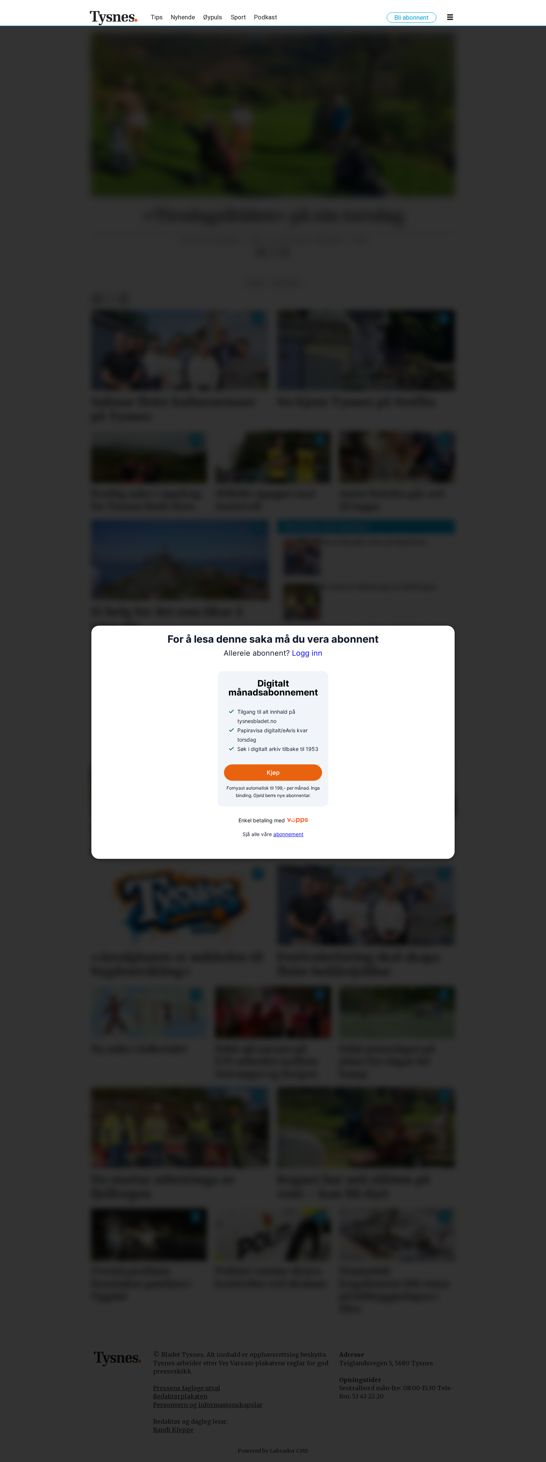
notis (255, 283)
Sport (238, 17)
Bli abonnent (411, 17)
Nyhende (183, 17)
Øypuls (212, 17)
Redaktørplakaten (180, 1396)
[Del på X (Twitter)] (272, 252)
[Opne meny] (450, 18)
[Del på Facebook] (260, 252)
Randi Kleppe (173, 1429)
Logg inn (273, 653)
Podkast (265, 17)
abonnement (288, 834)
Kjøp (273, 772)
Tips (157, 17)
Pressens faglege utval (186, 1388)
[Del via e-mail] (284, 252)
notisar (286, 283)
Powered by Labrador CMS (273, 1450)
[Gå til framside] (114, 18)
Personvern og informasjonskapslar (208, 1404)
